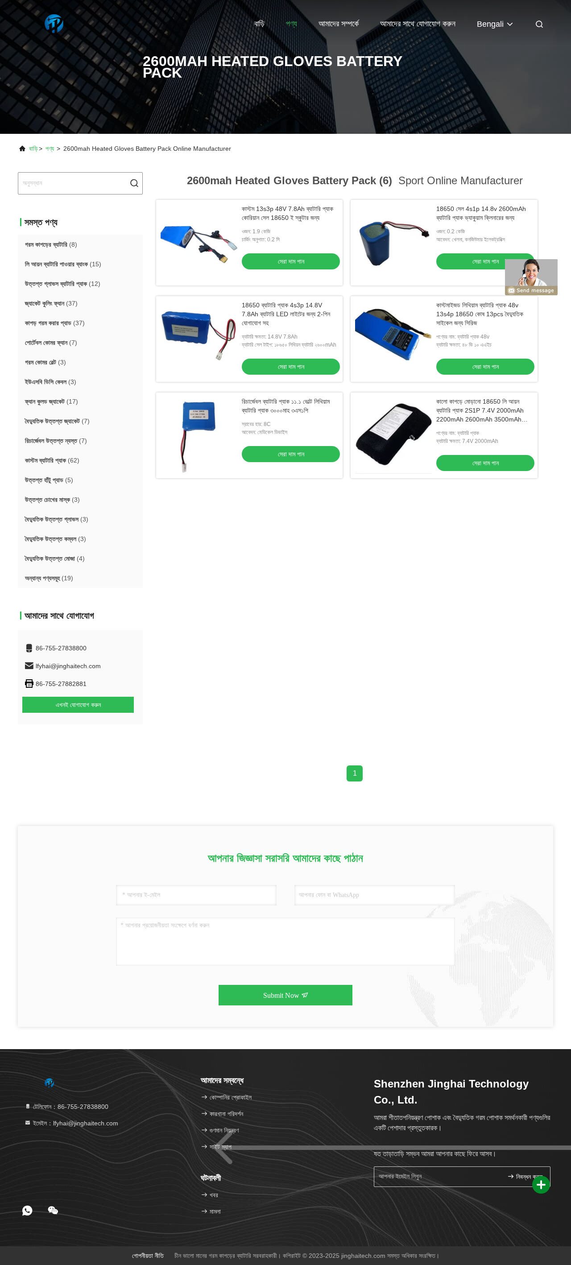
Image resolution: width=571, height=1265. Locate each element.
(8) (51, 244)
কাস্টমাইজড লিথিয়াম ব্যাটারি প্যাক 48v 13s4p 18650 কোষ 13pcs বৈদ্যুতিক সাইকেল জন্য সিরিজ (479, 314)
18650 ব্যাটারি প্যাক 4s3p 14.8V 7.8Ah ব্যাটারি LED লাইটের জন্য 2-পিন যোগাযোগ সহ (286, 314)
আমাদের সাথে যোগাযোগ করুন (417, 23)
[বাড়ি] (53, 22)
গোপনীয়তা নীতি (148, 1255)
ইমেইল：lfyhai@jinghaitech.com (74, 1123)
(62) (52, 460)
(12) (62, 283)
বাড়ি (259, 23)
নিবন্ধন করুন (528, 1177)
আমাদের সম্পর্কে (339, 23)
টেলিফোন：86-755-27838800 (69, 1106)
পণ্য (291, 23)
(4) (55, 558)
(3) (45, 362)
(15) (63, 264)
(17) (51, 401)
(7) (51, 342)
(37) (51, 303)
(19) (49, 578)
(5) (49, 480)
